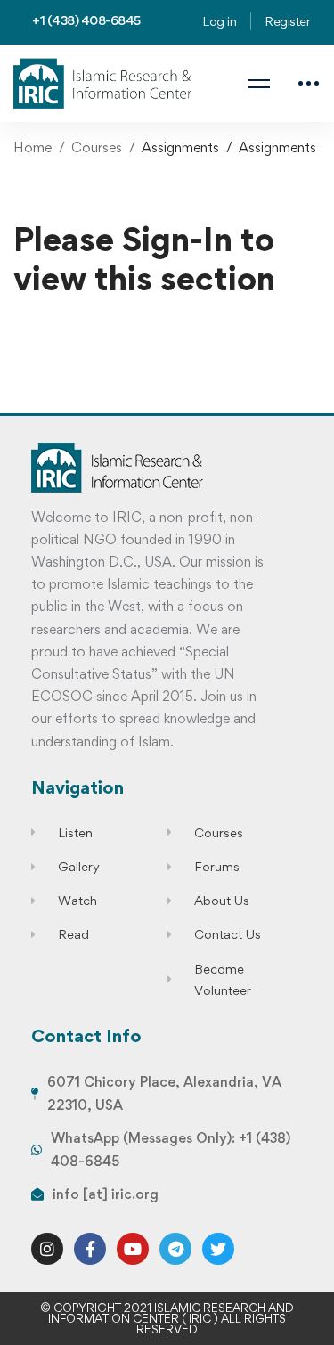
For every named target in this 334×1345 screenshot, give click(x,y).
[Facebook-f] (90, 1249)
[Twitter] (218, 1249)
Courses (96, 147)
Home (32, 147)
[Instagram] (47, 1249)
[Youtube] (133, 1249)
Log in (219, 21)
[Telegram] (175, 1249)
